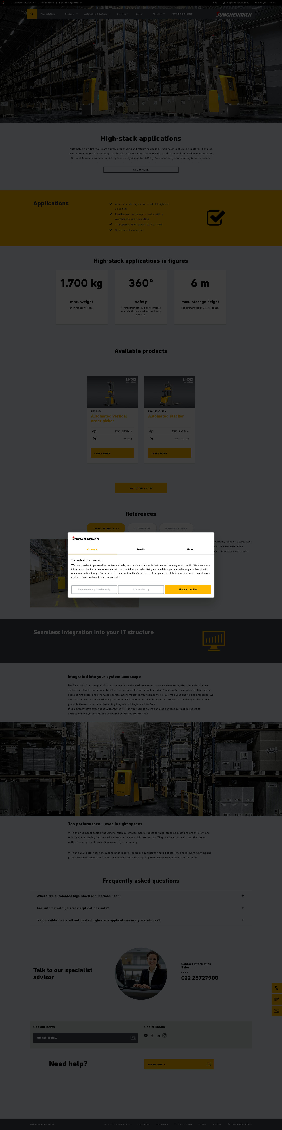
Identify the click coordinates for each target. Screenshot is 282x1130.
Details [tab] (141, 549)
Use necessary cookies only (94, 589)
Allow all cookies (188, 589)
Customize (139, 589)
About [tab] (190, 549)
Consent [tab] (92, 549)
